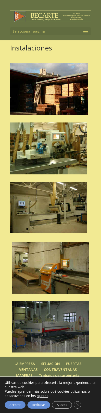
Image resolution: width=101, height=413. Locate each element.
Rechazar (38, 405)
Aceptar (15, 405)
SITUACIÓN (50, 363)
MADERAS (24, 375)
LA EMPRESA (24, 363)
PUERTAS (73, 363)
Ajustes (62, 405)
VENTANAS (28, 369)
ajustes (42, 396)
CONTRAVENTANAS (60, 369)
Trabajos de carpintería (59, 375)
